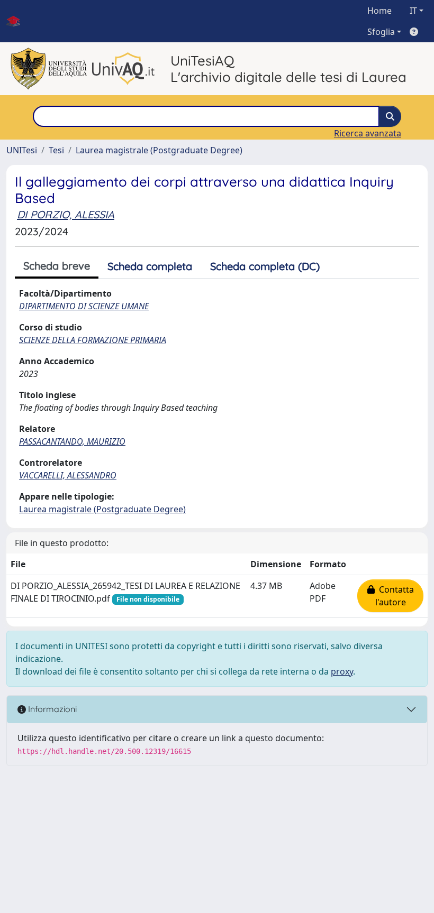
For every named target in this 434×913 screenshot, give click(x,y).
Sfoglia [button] (381, 32)
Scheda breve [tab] (56, 265)
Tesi (56, 150)
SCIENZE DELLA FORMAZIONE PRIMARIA (92, 340)
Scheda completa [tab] (149, 266)
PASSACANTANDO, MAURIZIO (72, 441)
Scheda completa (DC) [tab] (265, 266)
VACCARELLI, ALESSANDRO (67, 475)
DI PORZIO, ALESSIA (65, 214)
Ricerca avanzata (367, 133)
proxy (342, 671)
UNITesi (21, 150)
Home (379, 10)
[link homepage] (17, 21)
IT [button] (413, 10)
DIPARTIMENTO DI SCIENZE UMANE (84, 306)
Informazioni (51, 709)
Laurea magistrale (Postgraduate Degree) (159, 150)
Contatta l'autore (394, 596)
